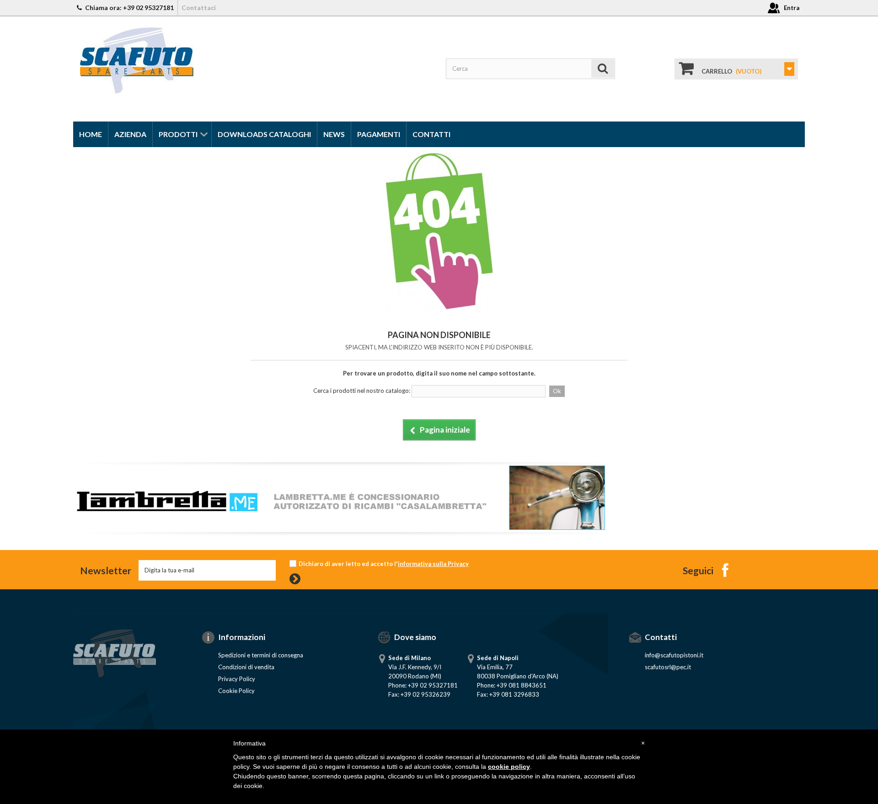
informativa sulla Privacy (433, 563)
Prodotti (178, 134)
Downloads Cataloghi (264, 134)
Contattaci (199, 7)
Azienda (130, 134)
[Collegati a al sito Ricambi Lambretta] (340, 496)
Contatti (431, 134)
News (334, 134)
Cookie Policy (236, 690)
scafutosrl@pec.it (668, 667)
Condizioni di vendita (246, 667)
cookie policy (509, 766)
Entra (791, 7)
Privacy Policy (236, 678)
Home (90, 134)
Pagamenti (378, 134)
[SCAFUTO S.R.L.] (136, 59)
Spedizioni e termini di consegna (260, 655)
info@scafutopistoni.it (674, 655)
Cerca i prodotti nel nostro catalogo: (361, 390)
